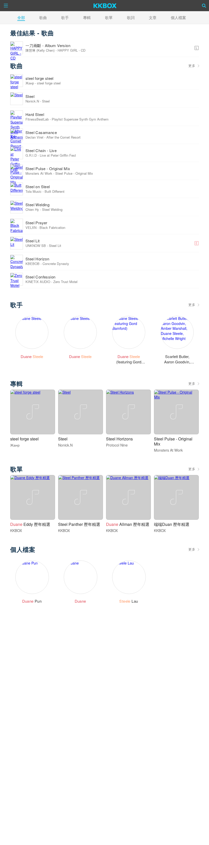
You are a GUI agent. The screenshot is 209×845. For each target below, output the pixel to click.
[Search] (204, 6)
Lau (128, 601)
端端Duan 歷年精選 (171, 524)
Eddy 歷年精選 (30, 524)
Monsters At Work (38, 173)
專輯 (87, 17)
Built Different (54, 191)
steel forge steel (39, 78)
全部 (21, 17)
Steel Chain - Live (41, 150)
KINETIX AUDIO (37, 281)
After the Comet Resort (63, 137)
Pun (32, 601)
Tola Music (33, 191)
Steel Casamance (41, 132)
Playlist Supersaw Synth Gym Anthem (80, 119)
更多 (191, 65)
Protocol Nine (117, 445)
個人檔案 (178, 17)
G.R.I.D (31, 155)
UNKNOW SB (35, 245)
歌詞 (131, 17)
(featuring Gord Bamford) (128, 361)
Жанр (29, 83)
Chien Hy (32, 209)
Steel (29, 96)
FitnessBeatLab (37, 119)
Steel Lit (32, 240)
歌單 (109, 17)
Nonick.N (32, 101)
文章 (152, 17)
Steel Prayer (36, 222)
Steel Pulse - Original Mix (47, 168)
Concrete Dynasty (56, 263)
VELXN (30, 227)
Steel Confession (40, 276)
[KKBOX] (105, 5)
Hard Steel (34, 114)
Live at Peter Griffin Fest (58, 155)
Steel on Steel (37, 186)
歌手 (65, 17)
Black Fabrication (52, 227)
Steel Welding (37, 204)
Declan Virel (34, 137)
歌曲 (43, 17)
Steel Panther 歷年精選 (79, 524)
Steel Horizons (119, 439)
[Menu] (6, 6)
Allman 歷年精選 (127, 524)
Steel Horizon (37, 258)
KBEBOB (32, 263)
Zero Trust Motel (65, 281)
